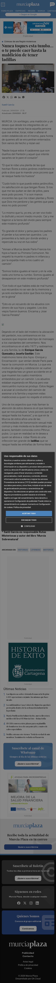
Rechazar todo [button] (28, 520)
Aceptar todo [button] (29, 513)
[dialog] (28, 491)
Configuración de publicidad (26, 501)
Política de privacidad (22, 507)
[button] (28, 526)
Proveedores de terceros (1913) (17, 482)
